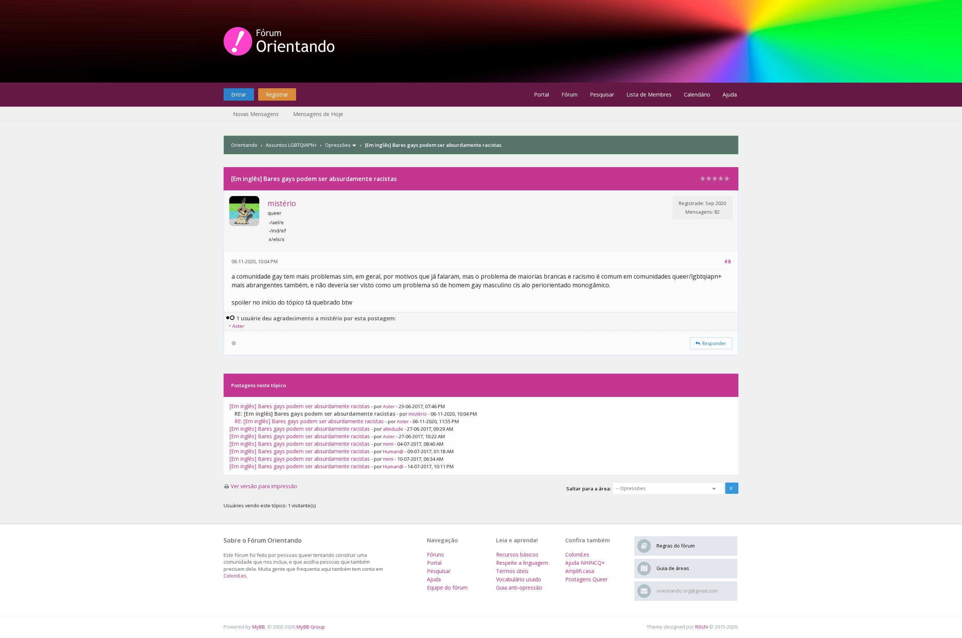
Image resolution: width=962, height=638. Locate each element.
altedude (393, 428)
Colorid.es (235, 575)
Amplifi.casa (579, 571)
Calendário (697, 94)
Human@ (393, 451)
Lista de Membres (649, 94)
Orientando (244, 145)
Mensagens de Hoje (318, 114)
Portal (541, 94)
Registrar (277, 94)
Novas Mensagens (256, 114)
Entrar (238, 94)
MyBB (258, 626)
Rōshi (701, 626)
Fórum (569, 94)
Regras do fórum (675, 545)
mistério (282, 203)
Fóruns (435, 554)
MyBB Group (310, 626)
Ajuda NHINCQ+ (585, 562)
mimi (388, 443)
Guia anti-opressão (519, 587)
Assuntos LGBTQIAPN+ (291, 145)
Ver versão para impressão (264, 486)
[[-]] (230, 318)
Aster (238, 326)
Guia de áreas (672, 568)
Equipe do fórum (447, 587)
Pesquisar (602, 94)
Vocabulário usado (518, 579)
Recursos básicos (517, 554)
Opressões (338, 145)
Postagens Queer (586, 579)
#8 (727, 261)
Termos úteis (512, 571)
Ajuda (730, 94)
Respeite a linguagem (522, 562)
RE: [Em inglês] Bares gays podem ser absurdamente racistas (309, 421)
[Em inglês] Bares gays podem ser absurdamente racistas (300, 406)
